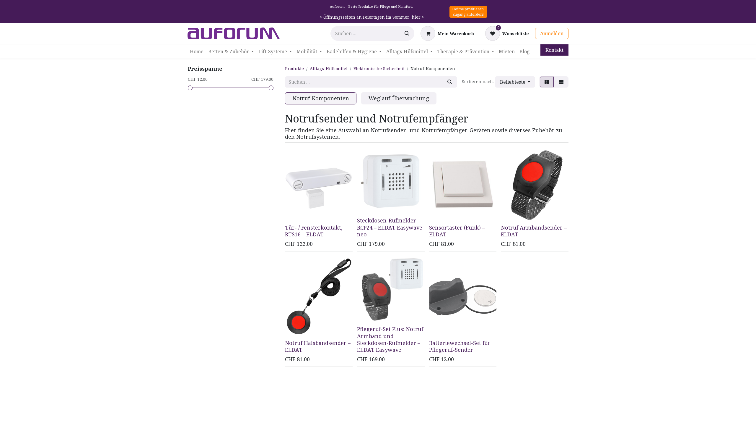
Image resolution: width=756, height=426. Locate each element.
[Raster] (547, 82)
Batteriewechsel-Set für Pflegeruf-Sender (460, 346)
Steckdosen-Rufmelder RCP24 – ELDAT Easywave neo (389, 227)
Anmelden (551, 33)
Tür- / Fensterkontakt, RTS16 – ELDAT (314, 231)
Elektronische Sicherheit (379, 68)
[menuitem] (197, 51)
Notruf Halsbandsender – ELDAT (318, 346)
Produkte (294, 68)
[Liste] (561, 82)
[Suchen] (407, 33)
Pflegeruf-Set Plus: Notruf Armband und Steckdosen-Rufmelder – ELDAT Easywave (390, 339)
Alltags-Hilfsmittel (329, 68)
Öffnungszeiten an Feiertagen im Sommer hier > (373, 17)
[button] (515, 82)
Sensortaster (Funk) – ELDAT (457, 231)
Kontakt (554, 50)
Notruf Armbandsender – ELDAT (534, 231)
